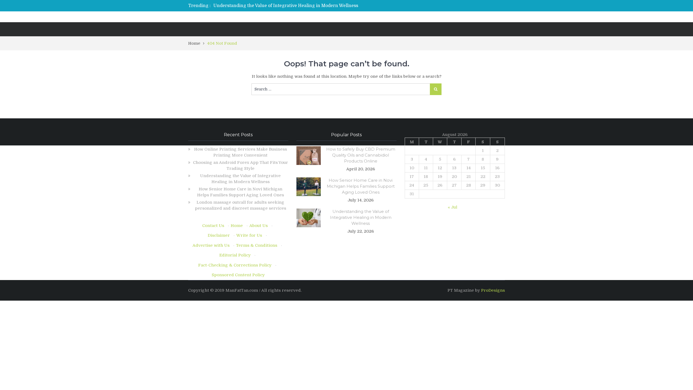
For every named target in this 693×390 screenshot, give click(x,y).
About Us (258, 225)
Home (237, 225)
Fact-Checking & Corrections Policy (235, 265)
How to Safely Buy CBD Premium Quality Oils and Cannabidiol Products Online (360, 155)
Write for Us (249, 235)
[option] (295, 6)
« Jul (452, 207)
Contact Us (213, 225)
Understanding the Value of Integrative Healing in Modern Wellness (285, 5)
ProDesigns (493, 290)
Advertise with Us (211, 245)
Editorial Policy (235, 255)
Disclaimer (219, 235)
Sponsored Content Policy (238, 274)
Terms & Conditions (256, 245)
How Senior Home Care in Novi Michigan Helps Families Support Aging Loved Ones (361, 186)
